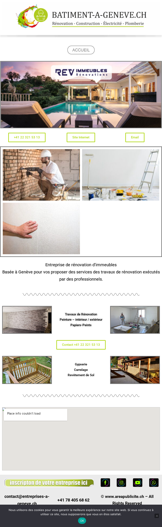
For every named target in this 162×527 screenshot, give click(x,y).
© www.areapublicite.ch (122, 496)
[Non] (157, 516)
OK (82, 520)
